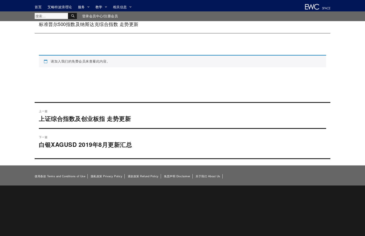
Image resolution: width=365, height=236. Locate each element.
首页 (38, 6)
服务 (81, 6)
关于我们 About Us (208, 176)
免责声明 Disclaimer (177, 176)
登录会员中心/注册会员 (100, 16)
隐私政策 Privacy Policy (107, 176)
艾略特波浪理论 (60, 6)
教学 (98, 6)
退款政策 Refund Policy (143, 176)
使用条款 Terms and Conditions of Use (60, 176)
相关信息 (120, 6)
